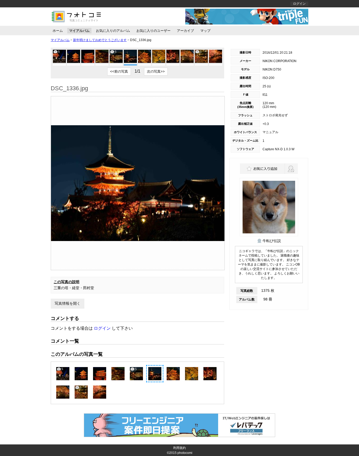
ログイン (299, 4)
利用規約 (179, 448)
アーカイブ (185, 31)
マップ (205, 31)
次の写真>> (156, 71)
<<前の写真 (119, 71)
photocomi (184, 453)
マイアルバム (79, 31)
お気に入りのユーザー (153, 31)
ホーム (58, 31)
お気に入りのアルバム (113, 31)
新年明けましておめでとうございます (100, 40)
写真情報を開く (67, 303)
